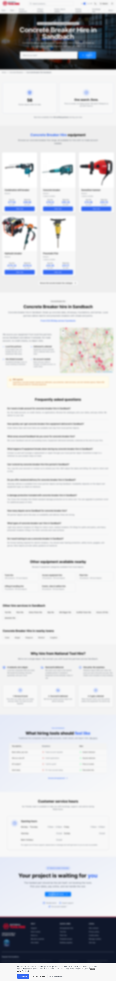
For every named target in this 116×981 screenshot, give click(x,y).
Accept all (23, 976)
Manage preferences (56, 976)
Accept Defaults (39, 976)
